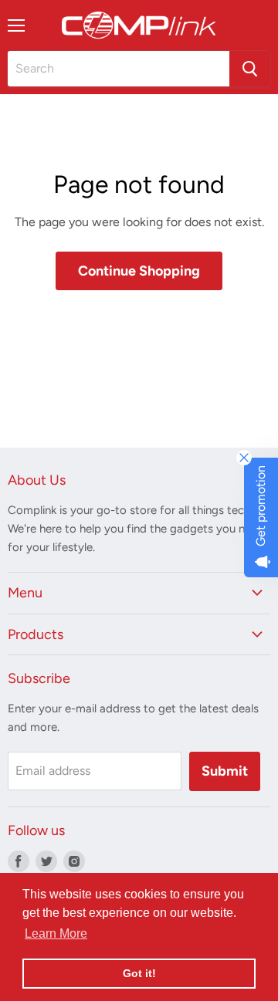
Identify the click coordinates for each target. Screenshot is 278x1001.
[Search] (249, 68)
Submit (225, 771)
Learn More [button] (56, 933)
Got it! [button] (139, 973)
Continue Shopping (139, 270)
